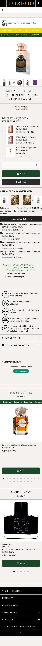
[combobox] (21, 10)
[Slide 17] (28, 481)
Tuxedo (16, 626)
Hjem (4, 21)
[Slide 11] (38, 478)
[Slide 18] (31, 481)
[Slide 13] (14, 481)
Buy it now (21, 182)
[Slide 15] (21, 481)
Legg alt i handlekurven (21, 219)
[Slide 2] (7, 478)
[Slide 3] (10, 478)
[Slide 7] (24, 478)
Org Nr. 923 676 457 (27, 626)
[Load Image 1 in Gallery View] (4, 83)
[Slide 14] (17, 481)
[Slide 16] (24, 481)
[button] (39, 3)
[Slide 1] (3, 478)
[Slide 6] (21, 478)
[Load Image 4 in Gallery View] (27, 83)
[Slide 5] (17, 478)
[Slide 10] (34, 478)
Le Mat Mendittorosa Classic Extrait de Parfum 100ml (19, 446)
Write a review (21, 371)
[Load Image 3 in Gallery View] (19, 83)
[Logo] (21, 3)
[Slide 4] (14, 478)
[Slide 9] (31, 478)
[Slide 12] (10, 481)
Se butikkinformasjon (14, 277)
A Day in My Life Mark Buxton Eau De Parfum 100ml (18, 550)
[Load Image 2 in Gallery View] (12, 82)
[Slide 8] (28, 478)
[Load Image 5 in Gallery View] (35, 83)
